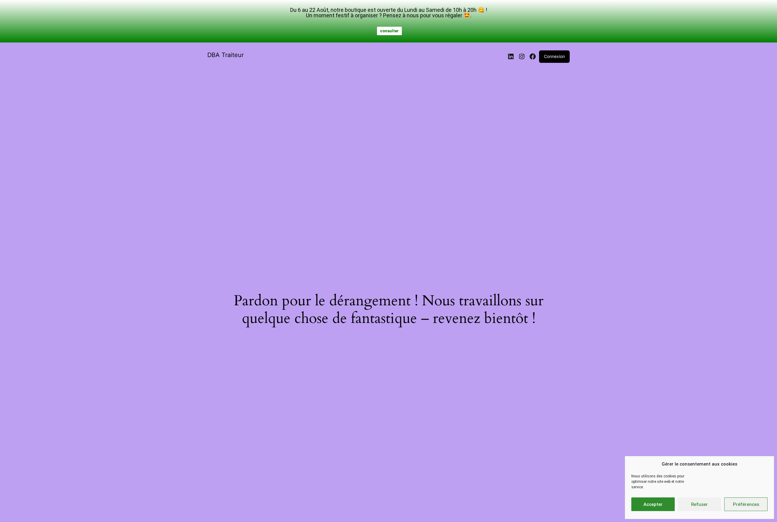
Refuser (699, 504)
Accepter (653, 504)
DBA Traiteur (225, 55)
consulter (389, 31)
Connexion (554, 56)
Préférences (746, 504)
